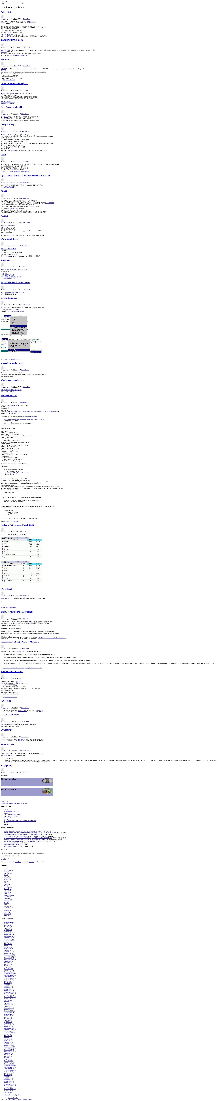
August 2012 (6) (8, 923)
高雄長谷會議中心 (9, 278)
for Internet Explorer (6, 309)
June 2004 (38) (8, 1075)
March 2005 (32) (8, 1061)
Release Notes (11, 225)
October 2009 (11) (9, 976)
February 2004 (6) (9, 1081)
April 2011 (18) (8, 948)
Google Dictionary (9, 298)
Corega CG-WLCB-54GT (11, 411)
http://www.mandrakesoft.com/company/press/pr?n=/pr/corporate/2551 (22, 668)
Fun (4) (6, 875)
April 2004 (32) (8, 1078)
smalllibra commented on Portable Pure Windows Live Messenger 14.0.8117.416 (26, 839)
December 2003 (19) (10, 1084)
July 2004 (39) (8, 1073)
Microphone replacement (12, 363)
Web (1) (6, 915)
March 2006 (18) (8, 1042)
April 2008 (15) (8, 1004)
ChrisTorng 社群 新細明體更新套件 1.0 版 (15, 55)
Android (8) (7, 910)
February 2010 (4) (9, 970)
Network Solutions (15, 93)
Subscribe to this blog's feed (13, 1095)
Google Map (4, 724)
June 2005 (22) (8, 1056)
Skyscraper (6, 260)
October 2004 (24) (9, 1068)
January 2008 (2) (8, 1009)
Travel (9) (7, 903)
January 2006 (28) (9, 1045)
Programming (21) (9, 895)
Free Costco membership (12, 107)
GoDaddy (3, 93)
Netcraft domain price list (7, 103)
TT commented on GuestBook (12, 844)
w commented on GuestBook (12, 843)
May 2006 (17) (8, 1039)
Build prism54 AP (9, 395)
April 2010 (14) (8, 967)
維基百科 (20, 740)
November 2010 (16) (10, 956)
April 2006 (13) (8, 1040)
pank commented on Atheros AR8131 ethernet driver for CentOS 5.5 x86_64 (25, 836)
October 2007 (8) (9, 1012)
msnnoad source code (6, 694)
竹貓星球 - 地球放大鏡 (9, 607)
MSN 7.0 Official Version (12, 671)
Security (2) (7, 896)
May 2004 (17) (8, 1076)
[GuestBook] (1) (8, 907)
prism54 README (12, 405)
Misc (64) (6, 886)
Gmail (2, 753)
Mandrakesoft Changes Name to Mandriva (20, 642)
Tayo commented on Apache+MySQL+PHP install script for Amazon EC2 (24, 831)
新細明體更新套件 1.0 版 (12, 40)
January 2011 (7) (8, 953)
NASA (11, 598)
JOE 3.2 (4, 216)
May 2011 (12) (8, 947)
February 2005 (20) (9, 1062)
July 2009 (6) (7, 981)
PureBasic (16, 694)
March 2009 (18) (8, 987)
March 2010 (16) (8, 969)
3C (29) (6, 868)
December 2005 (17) (10, 1047)
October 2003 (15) (9, 1087)
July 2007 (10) (8, 1017)
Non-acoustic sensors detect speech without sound (14, 373)
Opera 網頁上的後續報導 (8, 187)
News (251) (7, 890)
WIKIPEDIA (6, 730)
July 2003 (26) (8, 1092)
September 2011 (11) (10, 941)
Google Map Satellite (10, 715)
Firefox (3, 535)
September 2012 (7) (9, 922)
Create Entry (4, 801)
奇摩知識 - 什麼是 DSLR (21, 171)
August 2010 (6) (8, 961)
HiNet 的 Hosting (12, 150)
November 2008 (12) (10, 994)
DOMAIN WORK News (8, 102)
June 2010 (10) (8, 964)
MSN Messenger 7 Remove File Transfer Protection (52, 638)
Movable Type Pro (13, 1098)
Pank (4, 19)
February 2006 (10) (9, 1043)
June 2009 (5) (8, 983)
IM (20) (6, 881)
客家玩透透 (14, 208)
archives (31, 862)
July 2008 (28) (8, 1000)
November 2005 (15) (10, 1048)
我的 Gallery (32, 22)
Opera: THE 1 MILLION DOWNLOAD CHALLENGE (26, 175)
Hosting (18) (7, 879)
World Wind (6, 589)
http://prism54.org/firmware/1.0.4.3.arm (18, 472)
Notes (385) (7, 892)
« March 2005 (4, 803)
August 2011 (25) (9, 942)
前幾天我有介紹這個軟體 (8, 249)
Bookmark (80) (8, 870)
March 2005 (4, 856)
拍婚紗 (4, 191)
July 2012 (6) (7, 925)
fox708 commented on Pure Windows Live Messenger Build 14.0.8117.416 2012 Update (28, 832)
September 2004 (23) (10, 1070)
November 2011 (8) (9, 937)
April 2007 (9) (8, 1022)
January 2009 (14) (9, 990)
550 (40, 711)
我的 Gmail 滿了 (8, 755)
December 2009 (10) (10, 973)
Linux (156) (7, 884)
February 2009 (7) (9, 989)
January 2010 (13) (9, 972)
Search (2, 3)
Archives (19, 803)
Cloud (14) (7, 912)
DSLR (3, 154)
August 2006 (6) (8, 1034)
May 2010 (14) (8, 965)
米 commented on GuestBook (12, 846)
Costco (6, 117)
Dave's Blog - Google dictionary (12, 359)
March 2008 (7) (8, 1006)
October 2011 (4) (9, 939)
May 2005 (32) (8, 1057)
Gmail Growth (7, 744)
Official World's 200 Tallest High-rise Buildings (14, 269)
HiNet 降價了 (7, 701)
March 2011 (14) (8, 950)
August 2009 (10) (9, 980)
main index (18, 862)
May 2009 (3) (8, 984)
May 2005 (3, 859)
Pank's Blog (4, 1)
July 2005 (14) (8, 1054)
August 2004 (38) (9, 1072)
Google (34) (7, 878)
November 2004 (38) (10, 1067)
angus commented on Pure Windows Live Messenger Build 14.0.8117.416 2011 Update (28, 838)
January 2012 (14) (9, 934)
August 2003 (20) (9, 1090)
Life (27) (6, 882)
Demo (8, 256)
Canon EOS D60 (49, 203)
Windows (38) (8, 906)
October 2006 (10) (9, 1031)
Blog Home (12, 803)
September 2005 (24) (10, 1051)
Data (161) (7, 871)
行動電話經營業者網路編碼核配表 (11, 390)
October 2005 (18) (9, 1050)
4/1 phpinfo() (6, 765)
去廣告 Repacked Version (21, 683)
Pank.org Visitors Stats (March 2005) (17, 525)
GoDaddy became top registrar (14, 83)
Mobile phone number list (12, 380)
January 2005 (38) (9, 1064)
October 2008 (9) (9, 995)
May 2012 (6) (8, 928)
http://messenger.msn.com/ (10, 697)
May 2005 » (26, 803)
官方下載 (18, 681)
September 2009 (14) (10, 978)
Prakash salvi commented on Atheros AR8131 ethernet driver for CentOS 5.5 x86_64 (27, 841)
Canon (12, 169)
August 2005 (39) (9, 1053)
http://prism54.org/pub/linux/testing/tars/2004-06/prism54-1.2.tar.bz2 (25, 419)
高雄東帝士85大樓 (8, 275)
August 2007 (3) (8, 1015)
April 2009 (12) (8, 986)
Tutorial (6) (7, 904)
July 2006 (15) (8, 1036)
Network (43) (8, 889)
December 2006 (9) (9, 1028)
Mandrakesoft (18, 651)
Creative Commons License (24, 1099)
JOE (2, 227)
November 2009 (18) (10, 975)
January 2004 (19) (9, 1082)
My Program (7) (8, 887)
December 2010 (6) (9, 955)
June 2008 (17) (8, 1001)
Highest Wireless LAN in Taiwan (15, 282)
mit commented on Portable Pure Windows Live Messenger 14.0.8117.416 (24, 834)
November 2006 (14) (10, 1029)
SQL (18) (6, 901)
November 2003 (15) (10, 1086)
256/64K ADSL (22, 711)
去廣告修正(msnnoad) (7, 683)
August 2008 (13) (9, 998)
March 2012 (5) (8, 931)
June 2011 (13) (8, 945)
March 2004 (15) (8, 1079)
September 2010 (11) (10, 959)
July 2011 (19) (8, 944)
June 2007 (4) (8, 1018)
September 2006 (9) (9, 1033)
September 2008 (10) (10, 997)
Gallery (3, 22)
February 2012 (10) (9, 933)
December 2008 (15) (10, 992)
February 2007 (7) (9, 1025)
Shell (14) (7, 898)
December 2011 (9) (9, 936)
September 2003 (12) (10, 1089)
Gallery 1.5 (6, 12)
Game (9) (6, 876)
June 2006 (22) (8, 1037)
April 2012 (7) (8, 930)
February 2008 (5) (9, 1008)
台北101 (4, 273)
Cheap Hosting (7, 124)
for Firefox (16, 309)
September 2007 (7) (9, 1014)
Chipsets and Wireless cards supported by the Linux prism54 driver (40, 411)
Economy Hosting (13, 134)
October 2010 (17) (9, 958)
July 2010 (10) (8, 962)
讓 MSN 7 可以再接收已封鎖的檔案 (17, 612)
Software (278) (8, 900)
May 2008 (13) (8, 1003)
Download (4, 52)
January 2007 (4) (8, 1026)
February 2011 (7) (9, 951)
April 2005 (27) (8, 1059)
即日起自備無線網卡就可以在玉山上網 (12, 292)
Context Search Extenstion (17, 311)
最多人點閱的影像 (6, 34)
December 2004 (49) (10, 1065)
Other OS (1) (7, 914)
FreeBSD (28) (8, 873)
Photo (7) (6, 893)
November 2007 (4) (9, 1011)
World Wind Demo (9, 239)
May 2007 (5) (8, 1020)
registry (31, 623)
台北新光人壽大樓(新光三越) (12, 277)
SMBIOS (5, 59)
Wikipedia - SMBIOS (9, 80)
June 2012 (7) (8, 926)
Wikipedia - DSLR (8, 171)
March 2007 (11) (8, 1023)
